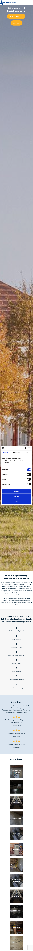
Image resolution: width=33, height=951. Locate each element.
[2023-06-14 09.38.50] (16, 818)
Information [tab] (16, 452)
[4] (16, 943)
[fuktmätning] (16, 927)
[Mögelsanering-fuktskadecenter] (16, 865)
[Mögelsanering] (16, 833)
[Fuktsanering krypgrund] (16, 787)
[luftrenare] (16, 849)
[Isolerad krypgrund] (16, 911)
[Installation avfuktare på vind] (16, 802)
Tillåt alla (16, 491)
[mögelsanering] (16, 771)
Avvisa (16, 501)
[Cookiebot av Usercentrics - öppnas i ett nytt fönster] (24, 448)
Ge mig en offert (16, 16)
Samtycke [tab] (6, 452)
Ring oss (16, 23)
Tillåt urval (16, 496)
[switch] (29, 474)
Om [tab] (27, 452)
